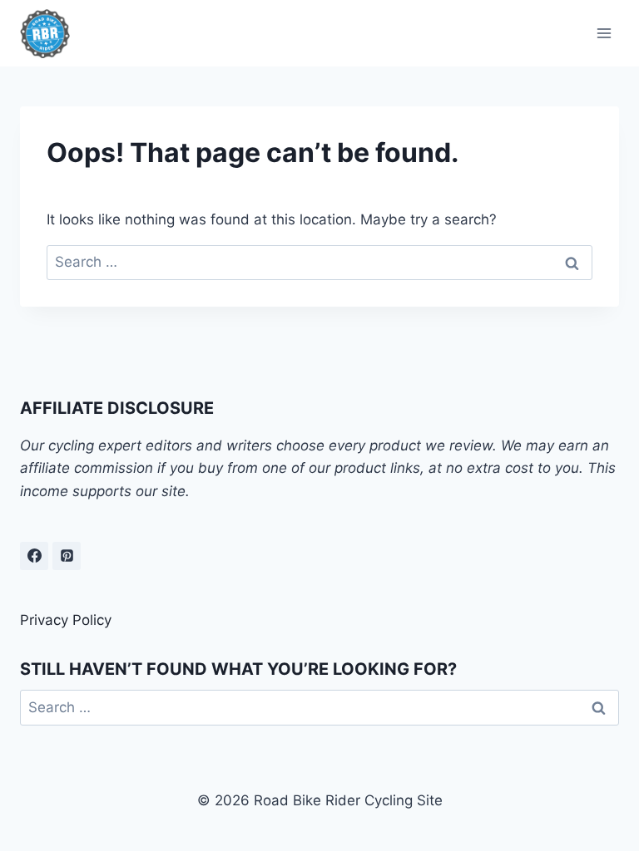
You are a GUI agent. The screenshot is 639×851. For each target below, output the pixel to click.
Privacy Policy (65, 620)
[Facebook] (34, 556)
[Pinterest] (66, 556)
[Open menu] (603, 33)
